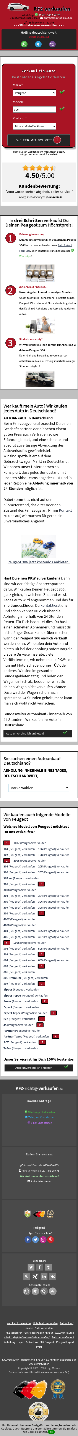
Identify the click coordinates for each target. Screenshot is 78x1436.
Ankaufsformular (41, 1181)
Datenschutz (15, 1372)
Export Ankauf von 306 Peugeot (36, 1342)
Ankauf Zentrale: (33, 1165)
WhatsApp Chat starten (41, 1112)
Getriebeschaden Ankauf (38, 1332)
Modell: (18, 102)
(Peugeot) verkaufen (29, 843)
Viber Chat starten (41, 1122)
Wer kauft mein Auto (19, 1323)
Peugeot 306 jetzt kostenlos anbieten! (39, 561)
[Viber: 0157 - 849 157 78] (53, 44)
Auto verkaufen (44, 1328)
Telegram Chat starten (41, 1117)
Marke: (18, 85)
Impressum (56, 1372)
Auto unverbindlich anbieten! (25, 733)
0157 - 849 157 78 (49, 15)
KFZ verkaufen (51, 8)
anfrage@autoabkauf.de (58, 17)
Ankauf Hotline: (30, 1170)
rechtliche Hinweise (36, 1372)
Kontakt (65, 510)
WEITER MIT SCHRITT (37, 140)
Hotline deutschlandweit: (39, 34)
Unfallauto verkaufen (45, 1323)
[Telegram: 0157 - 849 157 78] (39, 44)
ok (51, 1431)
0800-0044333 (50, 1165)
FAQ (67, 1372)
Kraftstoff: (20, 118)
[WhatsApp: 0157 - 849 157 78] (36, 15)
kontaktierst (50, 605)
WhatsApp (25, 256)
